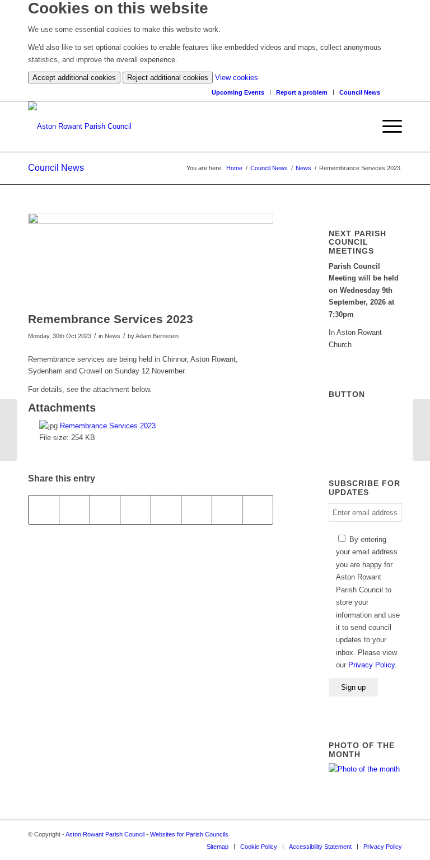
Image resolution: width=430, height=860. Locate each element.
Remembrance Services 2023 (108, 426)
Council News (359, 92)
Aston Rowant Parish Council (105, 834)
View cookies (236, 77)
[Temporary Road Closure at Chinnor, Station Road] (421, 430)
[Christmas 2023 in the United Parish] (8, 430)
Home (234, 168)
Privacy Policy (371, 665)
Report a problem (302, 92)
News (303, 168)
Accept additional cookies (74, 77)
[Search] (396, 92)
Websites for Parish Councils (189, 834)
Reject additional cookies (167, 77)
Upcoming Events (238, 92)
